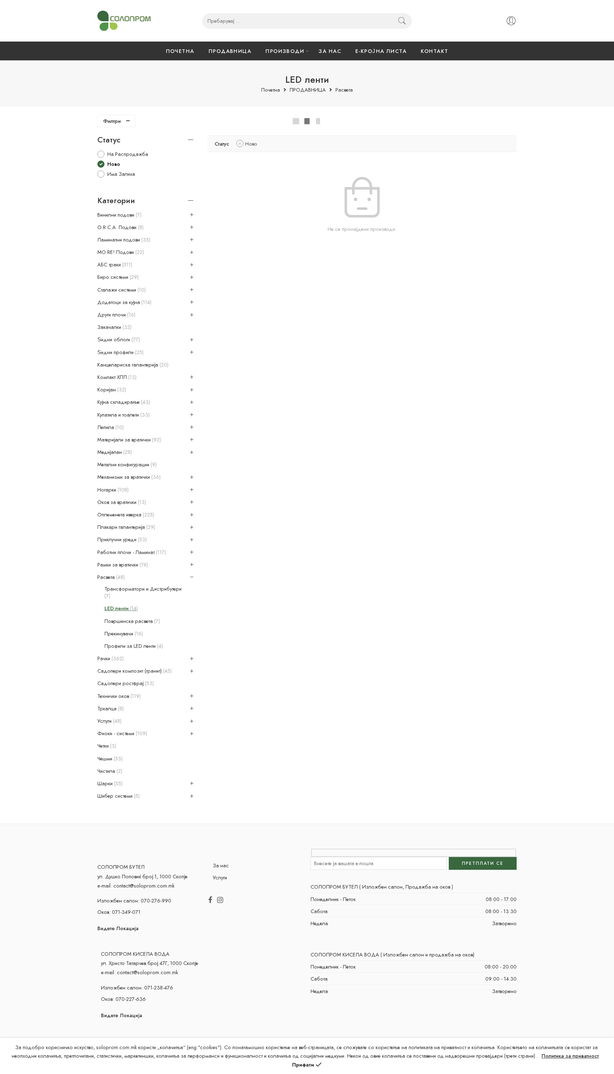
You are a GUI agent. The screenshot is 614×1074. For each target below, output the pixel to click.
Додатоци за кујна (123, 302)
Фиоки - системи (121, 733)
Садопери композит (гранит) (133, 670)
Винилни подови (118, 214)
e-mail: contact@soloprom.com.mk (135, 885)
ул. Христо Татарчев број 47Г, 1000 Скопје (149, 963)
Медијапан (113, 452)
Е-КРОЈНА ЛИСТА (380, 51)
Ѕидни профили (119, 352)
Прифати (303, 1064)
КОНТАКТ (434, 51)
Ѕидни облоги (118, 339)
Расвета (344, 90)
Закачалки (113, 327)
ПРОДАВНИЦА (230, 51)
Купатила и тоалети (122, 414)
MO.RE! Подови (119, 252)
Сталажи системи (120, 289)
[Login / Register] (511, 20)
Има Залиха (121, 174)
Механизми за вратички (128, 477)
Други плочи (115, 314)
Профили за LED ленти (132, 646)
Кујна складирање (123, 402)
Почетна (270, 90)
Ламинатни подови (123, 239)
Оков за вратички (121, 502)
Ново (251, 143)
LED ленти (120, 608)
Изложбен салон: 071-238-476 (137, 987)
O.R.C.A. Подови (119, 227)
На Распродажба (127, 154)
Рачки (109, 658)
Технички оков (118, 696)
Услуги (108, 721)
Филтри (112, 121)
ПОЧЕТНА (180, 51)
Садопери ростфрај (124, 683)
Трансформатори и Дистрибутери (143, 592)
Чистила (109, 771)
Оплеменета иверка (125, 514)
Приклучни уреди (121, 539)
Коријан (111, 389)
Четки (106, 745)
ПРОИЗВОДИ (284, 51)
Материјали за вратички (128, 439)
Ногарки (112, 489)
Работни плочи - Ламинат (131, 552)
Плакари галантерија (125, 527)
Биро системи (117, 277)
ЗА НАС (329, 51)
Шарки (109, 783)
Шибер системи (117, 795)
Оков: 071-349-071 (118, 912)
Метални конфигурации (126, 464)
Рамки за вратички (121, 564)
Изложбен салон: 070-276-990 (134, 900)
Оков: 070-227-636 (123, 999)
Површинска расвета (131, 621)
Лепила (109, 427)
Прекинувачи (122, 633)
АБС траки (114, 264)
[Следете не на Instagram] (220, 900)
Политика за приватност (570, 1055)
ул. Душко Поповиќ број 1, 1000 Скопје (142, 876)
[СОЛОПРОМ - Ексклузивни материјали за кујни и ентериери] (124, 21)
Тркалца (109, 708)
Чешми (109, 758)
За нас (221, 865)
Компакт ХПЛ (116, 377)
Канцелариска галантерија (132, 364)
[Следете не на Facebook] (210, 900)
